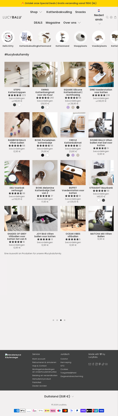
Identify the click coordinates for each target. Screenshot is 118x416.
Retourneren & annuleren (44, 362)
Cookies (64, 369)
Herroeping (65, 362)
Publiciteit (36, 382)
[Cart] (115, 17)
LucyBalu (62, 404)
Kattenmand (44, 46)
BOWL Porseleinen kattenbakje (45, 141)
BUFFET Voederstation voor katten (73, 190)
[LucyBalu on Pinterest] (99, 365)
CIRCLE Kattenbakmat (73, 141)
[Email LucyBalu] (89, 365)
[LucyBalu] (12, 17)
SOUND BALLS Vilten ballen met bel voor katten (101, 143)
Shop (34, 12)
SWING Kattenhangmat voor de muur (45, 92)
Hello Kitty (8, 46)
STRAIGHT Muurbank (101, 187)
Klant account (38, 358)
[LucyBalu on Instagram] (96, 365)
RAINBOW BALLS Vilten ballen (17, 141)
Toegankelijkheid (68, 372)
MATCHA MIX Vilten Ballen (101, 235)
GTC (62, 365)
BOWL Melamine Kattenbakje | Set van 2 (45, 190)
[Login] (111, 17)
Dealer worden (39, 385)
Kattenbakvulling (59, 12)
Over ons (69, 23)
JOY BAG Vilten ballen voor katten (45, 235)
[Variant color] (15, 105)
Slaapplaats (80, 46)
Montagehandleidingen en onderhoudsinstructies (44, 370)
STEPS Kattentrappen (17, 91)
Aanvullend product (41, 379)
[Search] (107, 17)
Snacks (80, 12)
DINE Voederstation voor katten (101, 91)
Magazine (53, 23)
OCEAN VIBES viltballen (73, 235)
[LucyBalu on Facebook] (93, 365)
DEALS (38, 23)
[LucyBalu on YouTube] (106, 365)
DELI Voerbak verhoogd (17, 189)
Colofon (64, 358)
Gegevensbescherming (71, 376)
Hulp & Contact (39, 365)
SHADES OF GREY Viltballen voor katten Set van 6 (16, 236)
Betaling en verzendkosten (44, 375)
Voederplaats (98, 46)
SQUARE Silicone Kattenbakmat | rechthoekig (73, 92)
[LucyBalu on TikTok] (103, 365)
